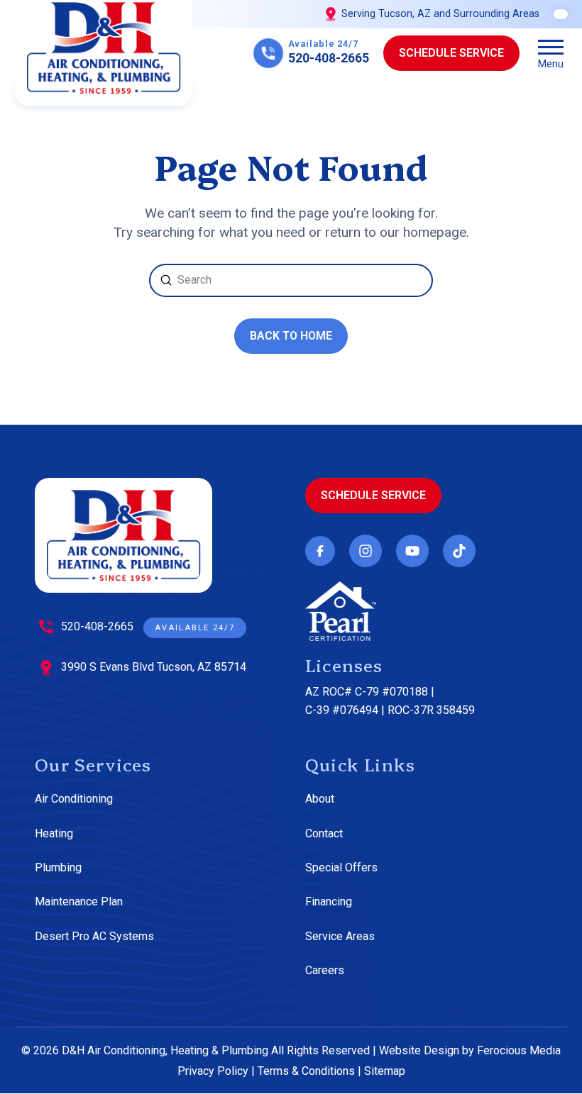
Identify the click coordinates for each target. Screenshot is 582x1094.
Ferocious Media (519, 1050)
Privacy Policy (212, 1071)
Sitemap (384, 1071)
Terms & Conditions (306, 1071)
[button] (551, 53)
